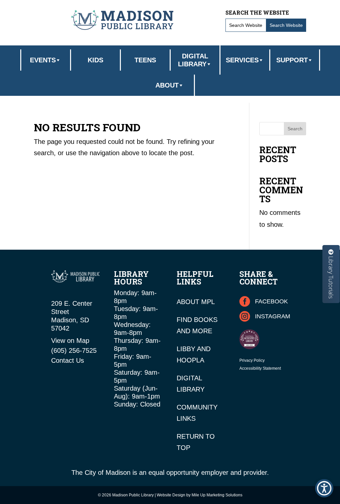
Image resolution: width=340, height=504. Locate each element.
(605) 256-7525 (74, 350)
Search (295, 128)
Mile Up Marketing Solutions (217, 495)
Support (292, 60)
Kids (95, 60)
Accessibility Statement (260, 368)
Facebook (271, 301)
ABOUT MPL (196, 301)
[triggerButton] (324, 488)
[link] (122, 20)
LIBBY (186, 348)
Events (43, 60)
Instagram (272, 316)
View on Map (70, 340)
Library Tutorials (331, 276)
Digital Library (193, 60)
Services (242, 60)
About (167, 85)
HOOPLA (190, 360)
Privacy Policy (252, 360)
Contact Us (67, 360)
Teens (145, 60)
